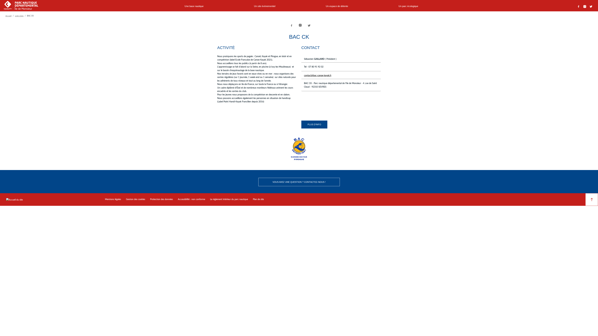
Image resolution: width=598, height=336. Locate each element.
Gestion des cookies (135, 199)
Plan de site (258, 199)
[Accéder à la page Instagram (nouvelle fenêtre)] (584, 6)
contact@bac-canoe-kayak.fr (317, 76)
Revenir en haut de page (592, 199)
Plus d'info (314, 124)
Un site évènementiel (264, 6)
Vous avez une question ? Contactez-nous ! (299, 182)
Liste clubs (19, 16)
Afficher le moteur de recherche (449, 6)
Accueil (8, 16)
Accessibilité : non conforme (191, 199)
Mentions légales (113, 199)
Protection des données (161, 199)
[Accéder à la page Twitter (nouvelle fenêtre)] (591, 6)
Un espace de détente (337, 6)
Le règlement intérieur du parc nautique (229, 199)
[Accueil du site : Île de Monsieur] (21, 6)
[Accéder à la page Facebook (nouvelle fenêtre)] (578, 6)
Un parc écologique (408, 6)
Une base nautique (194, 6)
